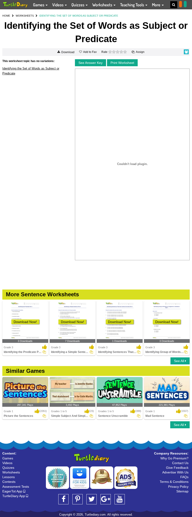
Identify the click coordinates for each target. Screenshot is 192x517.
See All (179, 361)
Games (39, 4)
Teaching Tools (132, 4)
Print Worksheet (122, 63)
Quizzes (78, 4)
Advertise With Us (175, 472)
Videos (58, 4)
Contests (8, 482)
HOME (6, 15)
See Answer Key (90, 63)
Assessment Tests (15, 486)
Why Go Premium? (174, 458)
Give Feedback (177, 467)
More (156, 4)
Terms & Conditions (174, 482)
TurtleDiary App (14, 496)
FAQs (184, 477)
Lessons (8, 477)
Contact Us (180, 463)
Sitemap (182, 491)
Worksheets (102, 4)
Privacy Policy (178, 486)
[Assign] (44, 352)
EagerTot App (12, 491)
